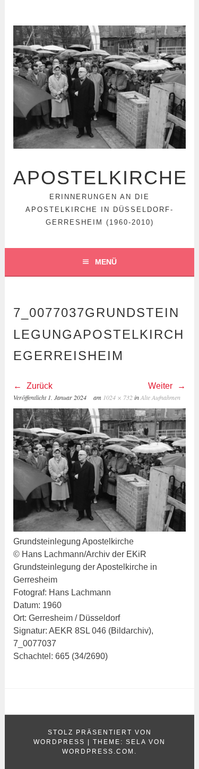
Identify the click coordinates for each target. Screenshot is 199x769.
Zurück (38, 385)
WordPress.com (98, 751)
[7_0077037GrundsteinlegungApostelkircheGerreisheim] (99, 528)
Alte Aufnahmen (160, 397)
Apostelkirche (100, 178)
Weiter (161, 385)
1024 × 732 (118, 397)
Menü (106, 262)
